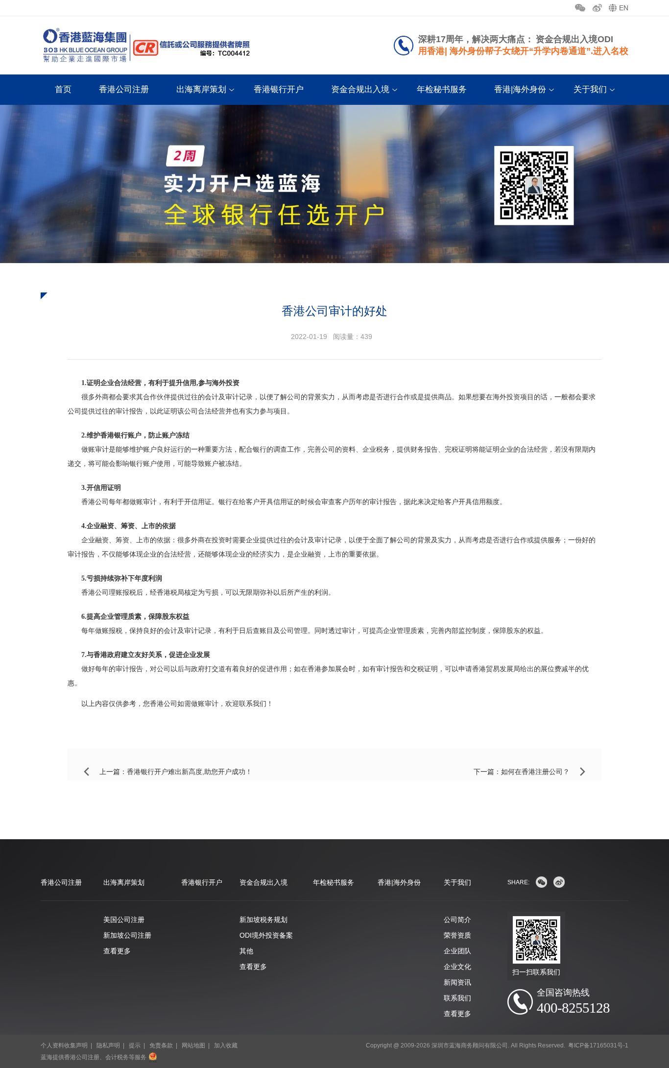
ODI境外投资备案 (266, 935)
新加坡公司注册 (127, 935)
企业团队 (457, 951)
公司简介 (457, 919)
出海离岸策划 (201, 89)
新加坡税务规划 (263, 919)
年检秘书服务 (442, 89)
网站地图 (193, 1045)
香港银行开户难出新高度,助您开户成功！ (189, 772)
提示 (135, 1045)
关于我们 (590, 89)
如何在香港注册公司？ (535, 772)
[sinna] (559, 882)
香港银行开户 (279, 89)
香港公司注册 (124, 89)
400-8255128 (573, 1008)
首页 (63, 89)
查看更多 (117, 951)
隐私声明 (108, 1045)
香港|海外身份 (520, 89)
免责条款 (161, 1045)
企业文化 (457, 967)
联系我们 (457, 998)
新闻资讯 (457, 982)
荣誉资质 (457, 935)
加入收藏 (226, 1045)
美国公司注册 (123, 919)
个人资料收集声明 (64, 1045)
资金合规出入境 (360, 89)
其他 (246, 951)
